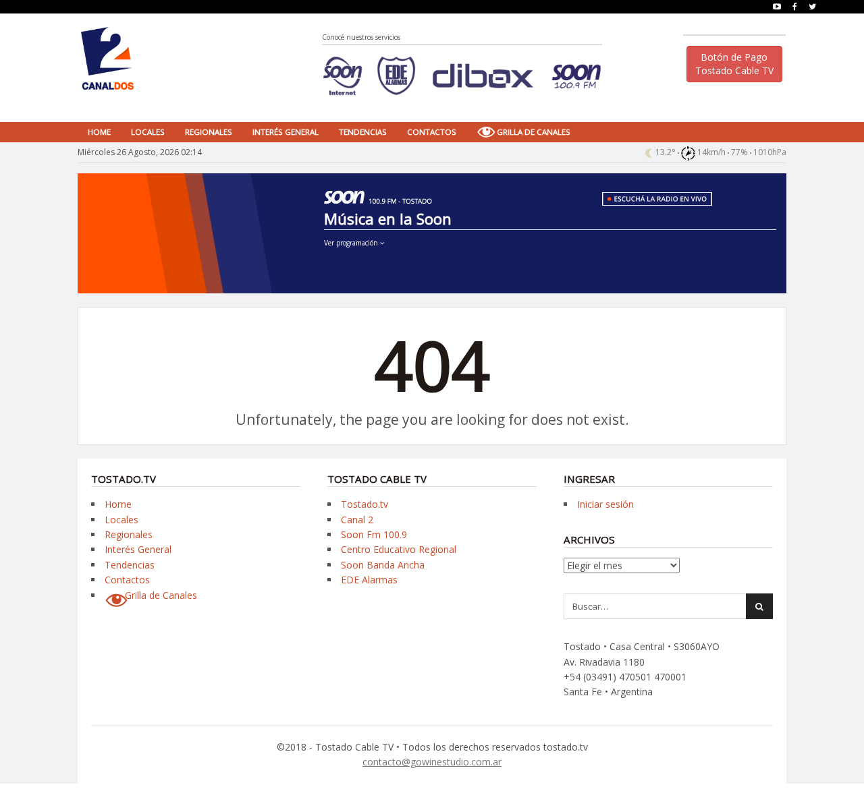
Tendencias (363, 132)
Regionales (208, 132)
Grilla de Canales (533, 132)
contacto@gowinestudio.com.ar (432, 761)
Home (99, 132)
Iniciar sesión (605, 504)
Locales (148, 132)
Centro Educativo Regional (398, 549)
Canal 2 (357, 519)
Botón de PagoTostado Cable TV (734, 64)
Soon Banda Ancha (383, 564)
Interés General (285, 132)
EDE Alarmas (369, 579)
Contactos (431, 132)
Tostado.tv (364, 504)
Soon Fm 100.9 (374, 534)
